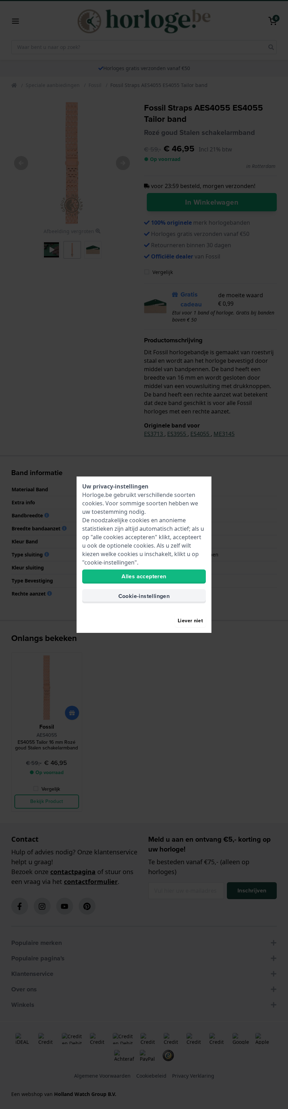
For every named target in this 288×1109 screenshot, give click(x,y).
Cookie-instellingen (144, 596)
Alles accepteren (144, 576)
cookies (92, 503)
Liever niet (190, 620)
